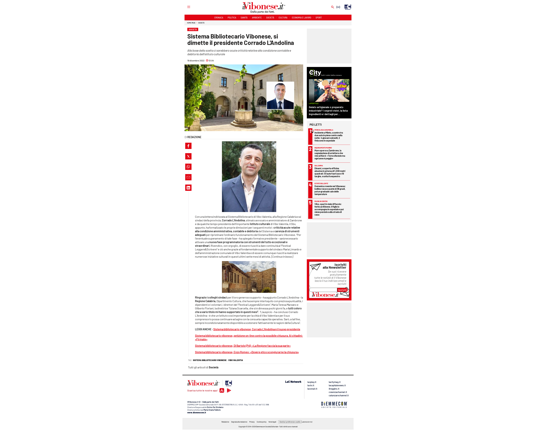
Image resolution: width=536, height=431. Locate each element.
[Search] (332, 7)
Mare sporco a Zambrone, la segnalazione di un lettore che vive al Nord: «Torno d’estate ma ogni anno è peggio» (329, 154)
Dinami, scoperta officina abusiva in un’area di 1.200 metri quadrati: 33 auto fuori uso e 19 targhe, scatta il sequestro (329, 172)
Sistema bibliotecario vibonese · (210, 360)
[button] (188, 146)
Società (201, 23)
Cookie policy (261, 422)
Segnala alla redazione (239, 422)
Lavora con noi (307, 422)
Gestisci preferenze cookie (290, 422)
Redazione (225, 422)
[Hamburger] (186, 6)
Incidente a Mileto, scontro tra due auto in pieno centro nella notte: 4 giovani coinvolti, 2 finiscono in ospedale (328, 136)
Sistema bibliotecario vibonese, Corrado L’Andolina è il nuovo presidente (256, 329)
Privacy (252, 422)
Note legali (272, 422)
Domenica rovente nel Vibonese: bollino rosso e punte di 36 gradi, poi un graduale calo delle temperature (330, 190)
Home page (191, 23)
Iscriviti (342, 289)
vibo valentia (235, 360)
